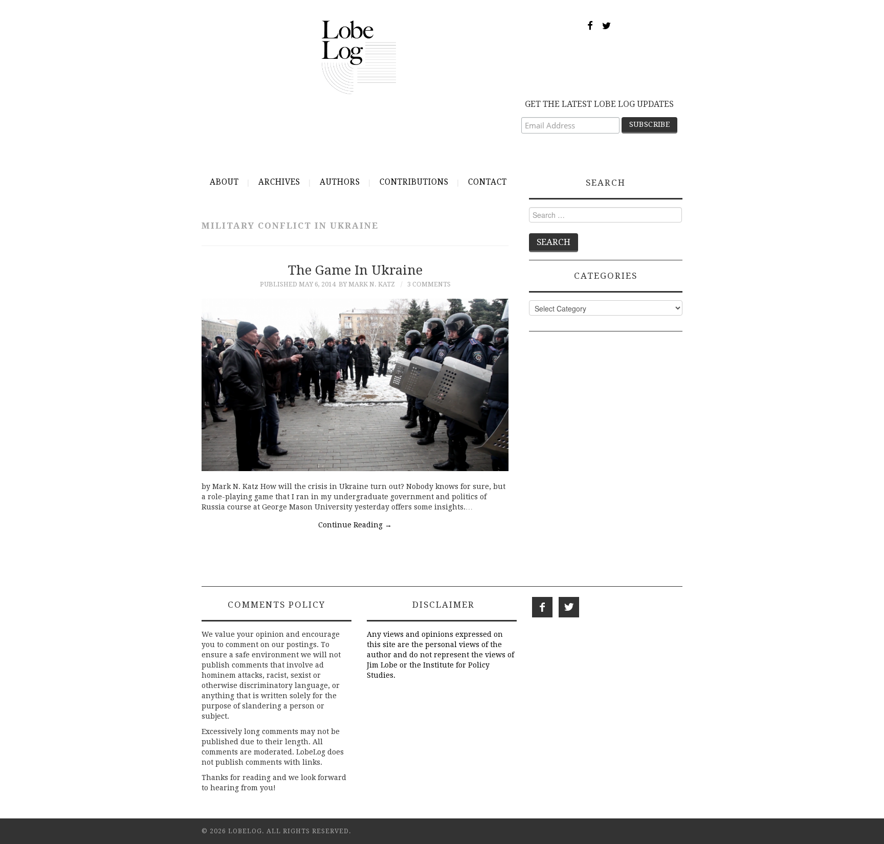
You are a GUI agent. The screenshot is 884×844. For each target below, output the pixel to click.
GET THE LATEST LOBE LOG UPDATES (599, 104)
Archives (279, 182)
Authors (340, 182)
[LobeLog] (359, 57)
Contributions (414, 182)
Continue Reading (355, 525)
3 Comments (429, 284)
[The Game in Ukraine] (355, 385)
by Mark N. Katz (367, 284)
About (224, 182)
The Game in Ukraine (355, 270)
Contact (487, 182)
